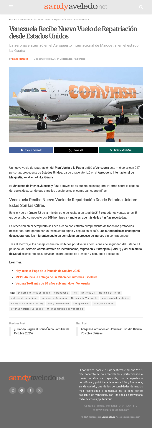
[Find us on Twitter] (39, 390)
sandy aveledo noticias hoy (27, 303)
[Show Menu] (11, 7)
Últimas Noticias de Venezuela (65, 309)
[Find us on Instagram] (12, 390)
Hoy (74, 293)
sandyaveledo (81, 303)
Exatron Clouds (108, 417)
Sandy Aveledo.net (58, 303)
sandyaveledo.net (104, 303)
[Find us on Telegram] (21, 390)
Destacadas (66, 58)
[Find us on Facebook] (30, 390)
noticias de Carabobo (54, 298)
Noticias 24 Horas (109, 293)
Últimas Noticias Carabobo (27, 309)
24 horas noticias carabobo (34, 293)
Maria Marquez (20, 58)
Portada (13, 19)
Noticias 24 (88, 293)
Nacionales (79, 58)
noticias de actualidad (24, 298)
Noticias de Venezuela (84, 298)
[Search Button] (141, 7)
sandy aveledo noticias (115, 298)
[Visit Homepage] (76, 7)
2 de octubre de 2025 (45, 58)
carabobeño (61, 293)
